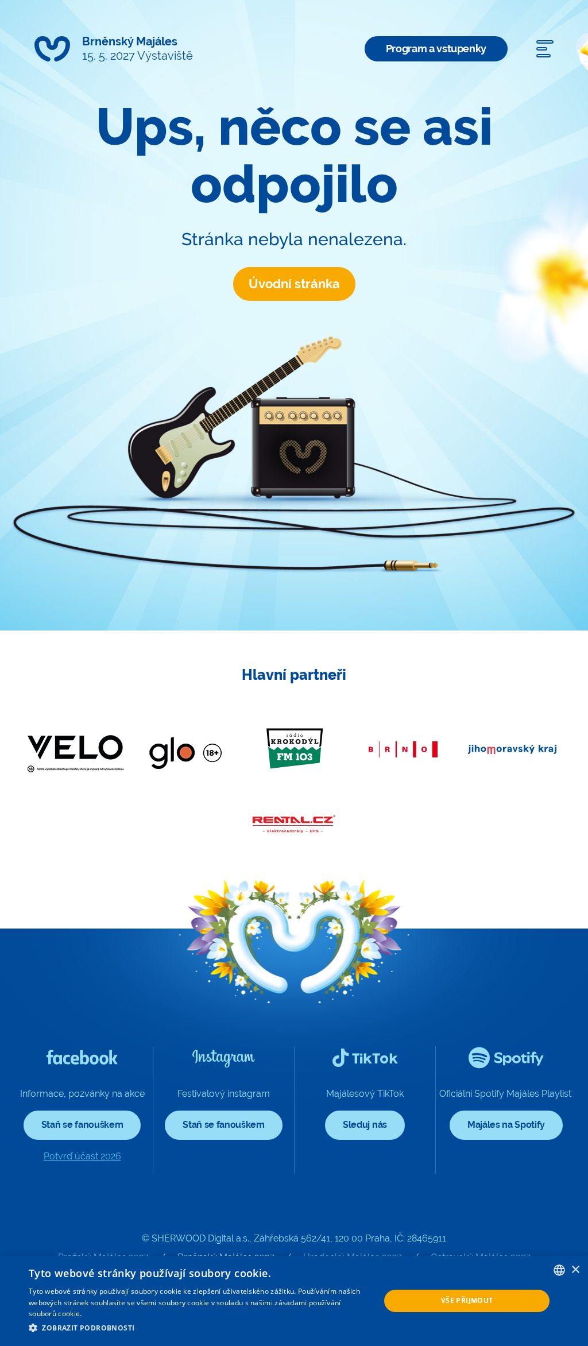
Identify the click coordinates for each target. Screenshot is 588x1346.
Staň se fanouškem (82, 1124)
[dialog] (294, 1301)
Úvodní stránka (294, 283)
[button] (199, 1328)
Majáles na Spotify (506, 1124)
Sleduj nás (365, 1124)
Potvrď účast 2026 (82, 1156)
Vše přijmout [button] (467, 1300)
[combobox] (559, 1270)
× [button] (575, 1270)
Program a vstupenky (436, 48)
